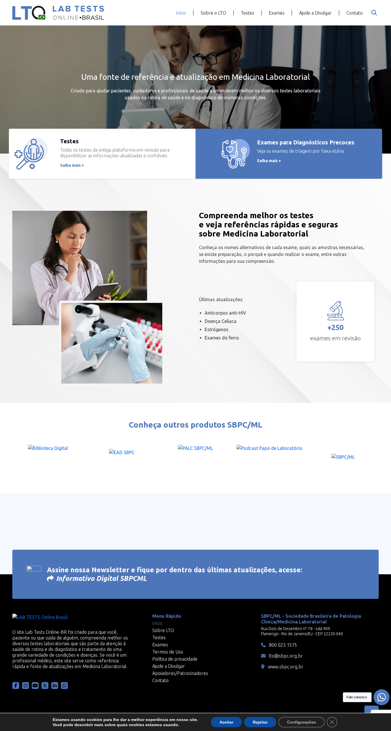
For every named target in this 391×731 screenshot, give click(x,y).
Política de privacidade (175, 659)
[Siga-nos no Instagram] (25, 685)
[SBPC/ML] (343, 459)
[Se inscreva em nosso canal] (64, 685)
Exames (277, 12)
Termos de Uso (167, 651)
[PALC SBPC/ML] (195, 459)
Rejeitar (260, 722)
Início (181, 12)
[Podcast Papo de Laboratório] (269, 459)
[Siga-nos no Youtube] (35, 685)
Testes (247, 12)
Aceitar (226, 722)
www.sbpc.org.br (285, 666)
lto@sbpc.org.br (285, 655)
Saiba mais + (72, 165)
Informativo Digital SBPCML (101, 578)
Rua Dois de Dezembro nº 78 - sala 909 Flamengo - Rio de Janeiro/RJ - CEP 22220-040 (302, 631)
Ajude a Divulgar (315, 12)
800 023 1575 (282, 644)
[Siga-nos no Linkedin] (54, 685)
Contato (354, 12)
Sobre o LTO (213, 12)
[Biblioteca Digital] (47, 459)
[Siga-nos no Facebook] (15, 685)
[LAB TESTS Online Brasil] (58, 13)
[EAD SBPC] (121, 459)
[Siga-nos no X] (45, 685)
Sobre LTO (163, 630)
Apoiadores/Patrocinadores (180, 673)
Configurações (301, 722)
